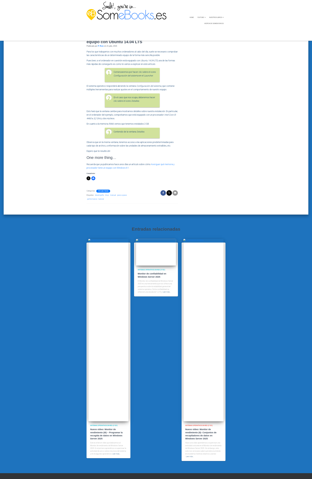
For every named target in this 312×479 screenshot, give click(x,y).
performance (92, 199)
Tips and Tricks (103, 191)
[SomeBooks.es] (125, 20)
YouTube (200, 17)
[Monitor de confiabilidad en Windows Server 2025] (156, 252)
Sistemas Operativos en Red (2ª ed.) (104, 425)
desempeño (99, 195)
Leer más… (116, 454)
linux (107, 195)
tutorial (101, 199)
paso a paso (122, 195)
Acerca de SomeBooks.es (214, 23)
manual (113, 195)
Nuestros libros (215, 17)
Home (192, 17)
